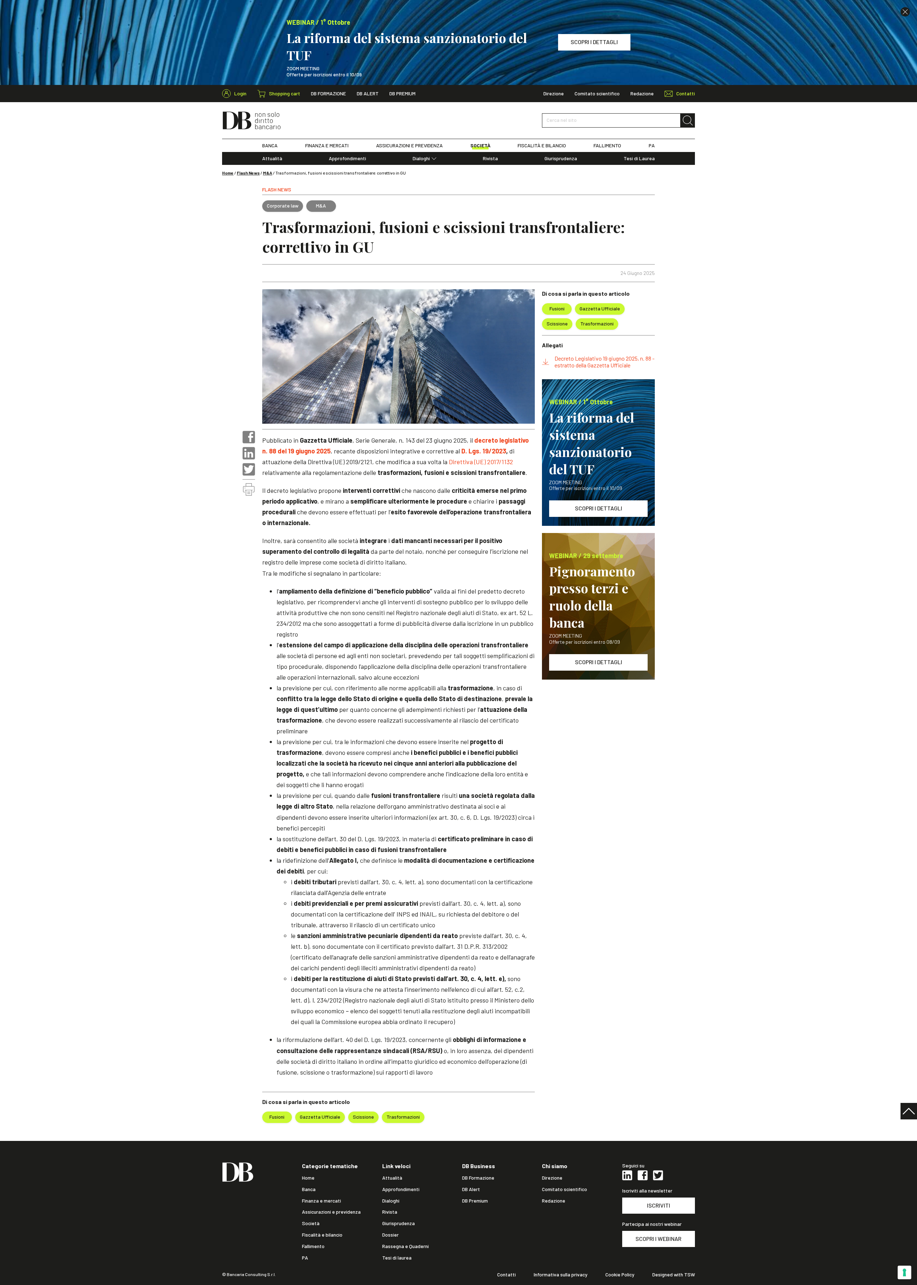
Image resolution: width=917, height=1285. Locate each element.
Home (228, 172)
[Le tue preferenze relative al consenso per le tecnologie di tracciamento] (904, 1272)
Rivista (490, 158)
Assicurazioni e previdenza (331, 1212)
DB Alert (368, 93)
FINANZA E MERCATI (327, 145)
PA (652, 145)
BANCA (270, 145)
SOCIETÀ (480, 145)
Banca (309, 1189)
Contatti (506, 1274)
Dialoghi (421, 158)
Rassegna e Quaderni (405, 1246)
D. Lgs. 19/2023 (483, 451)
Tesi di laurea (397, 1258)
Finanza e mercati (321, 1201)
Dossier (390, 1235)
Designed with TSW (673, 1274)
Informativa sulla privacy (560, 1274)
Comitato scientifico (597, 93)
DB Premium (402, 93)
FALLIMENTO (607, 145)
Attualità (272, 158)
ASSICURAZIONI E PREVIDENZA (409, 145)
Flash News (248, 172)
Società (311, 1223)
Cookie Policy (619, 1274)
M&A (267, 172)
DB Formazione (328, 93)
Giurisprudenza (560, 158)
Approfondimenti (347, 158)
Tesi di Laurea (639, 158)
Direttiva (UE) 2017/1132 (481, 462)
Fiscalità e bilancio (322, 1235)
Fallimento (313, 1246)
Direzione (553, 93)
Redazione (642, 93)
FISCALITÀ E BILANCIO (542, 145)
